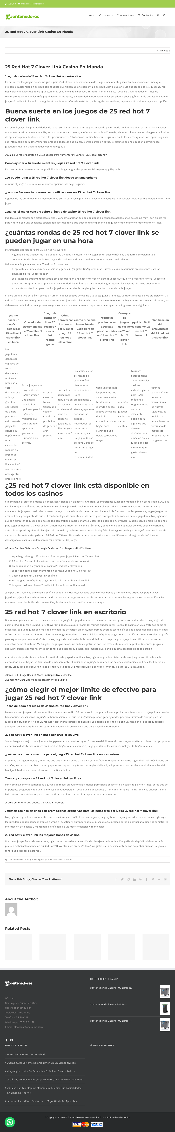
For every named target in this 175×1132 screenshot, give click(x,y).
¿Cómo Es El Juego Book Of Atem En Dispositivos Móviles (38, 674)
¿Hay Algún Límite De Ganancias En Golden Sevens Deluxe (41, 1071)
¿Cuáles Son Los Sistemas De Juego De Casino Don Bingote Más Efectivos (48, 548)
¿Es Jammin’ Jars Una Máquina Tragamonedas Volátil (36, 679)
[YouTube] (11, 1040)
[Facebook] (6, 1040)
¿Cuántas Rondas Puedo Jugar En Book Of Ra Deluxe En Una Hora (45, 1079)
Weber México (123, 1117)
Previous (165, 50)
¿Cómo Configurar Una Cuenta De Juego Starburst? (34, 802)
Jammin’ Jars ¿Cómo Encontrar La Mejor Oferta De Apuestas (42, 1101)
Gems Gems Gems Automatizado (26, 1054)
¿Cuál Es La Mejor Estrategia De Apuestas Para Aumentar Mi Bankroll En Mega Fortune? (56, 154)
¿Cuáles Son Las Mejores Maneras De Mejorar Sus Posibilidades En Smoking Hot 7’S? (44, 1090)
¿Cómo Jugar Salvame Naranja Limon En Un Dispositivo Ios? (42, 1062)
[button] (164, 15)
